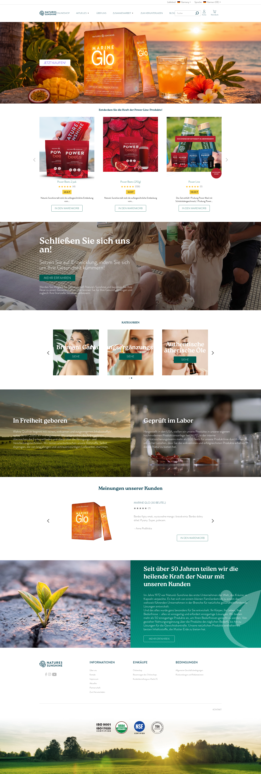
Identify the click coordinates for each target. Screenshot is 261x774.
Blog (172, 13)
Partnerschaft (95, 687)
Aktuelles (93, 683)
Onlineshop (63, 13)
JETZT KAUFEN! (55, 62)
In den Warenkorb (67, 208)
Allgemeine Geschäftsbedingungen (189, 670)
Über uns (101, 13)
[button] (129, 378)
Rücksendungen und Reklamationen (189, 674)
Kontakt (93, 674)
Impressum (94, 679)
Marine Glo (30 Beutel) (150, 502)
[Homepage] (47, 13)
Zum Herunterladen (152, 13)
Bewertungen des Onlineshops (145, 674)
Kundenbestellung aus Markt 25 (145, 679)
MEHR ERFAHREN (57, 278)
